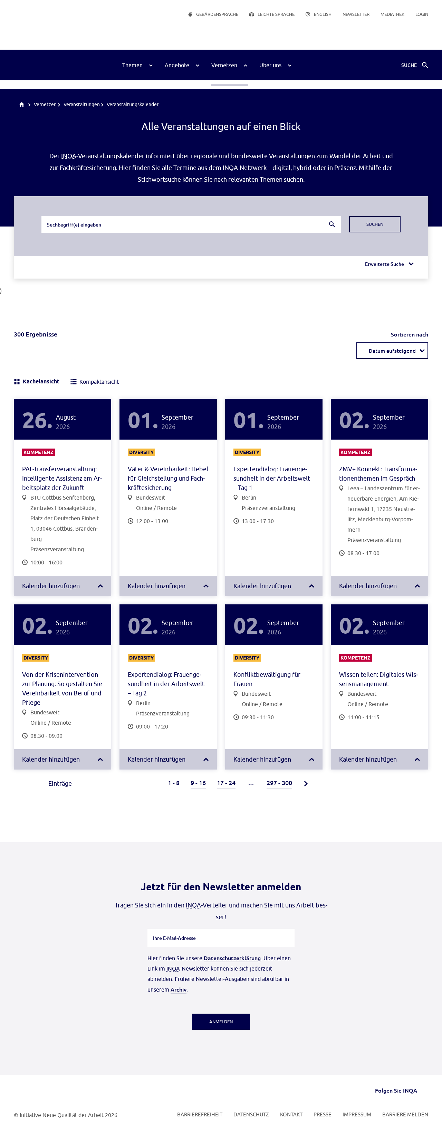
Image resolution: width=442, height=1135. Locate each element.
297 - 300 (279, 782)
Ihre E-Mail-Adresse (174, 929)
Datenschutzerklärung (232, 958)
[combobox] (191, 224)
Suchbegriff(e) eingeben (73, 216)
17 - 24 (226, 782)
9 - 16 (198, 782)
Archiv (178, 989)
